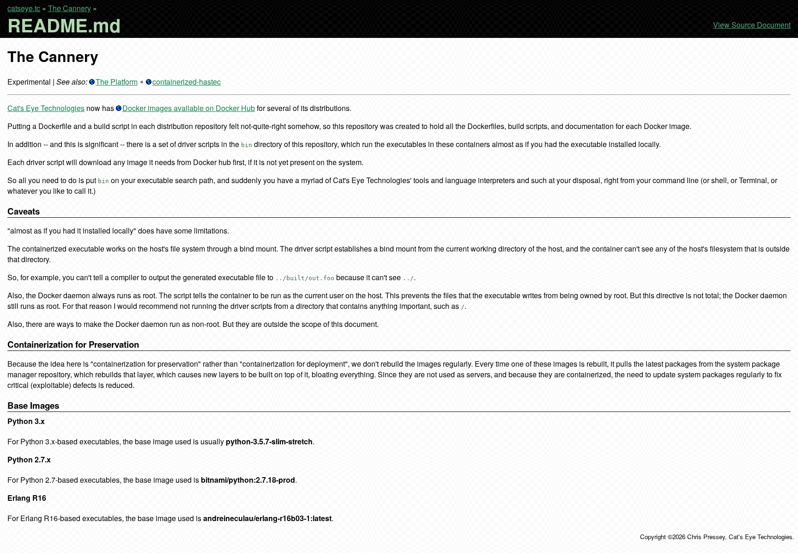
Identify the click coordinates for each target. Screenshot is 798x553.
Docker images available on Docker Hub (188, 108)
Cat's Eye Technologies (46, 108)
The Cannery (69, 8)
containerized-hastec (186, 81)
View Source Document (752, 25)
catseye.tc (23, 8)
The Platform (117, 81)
